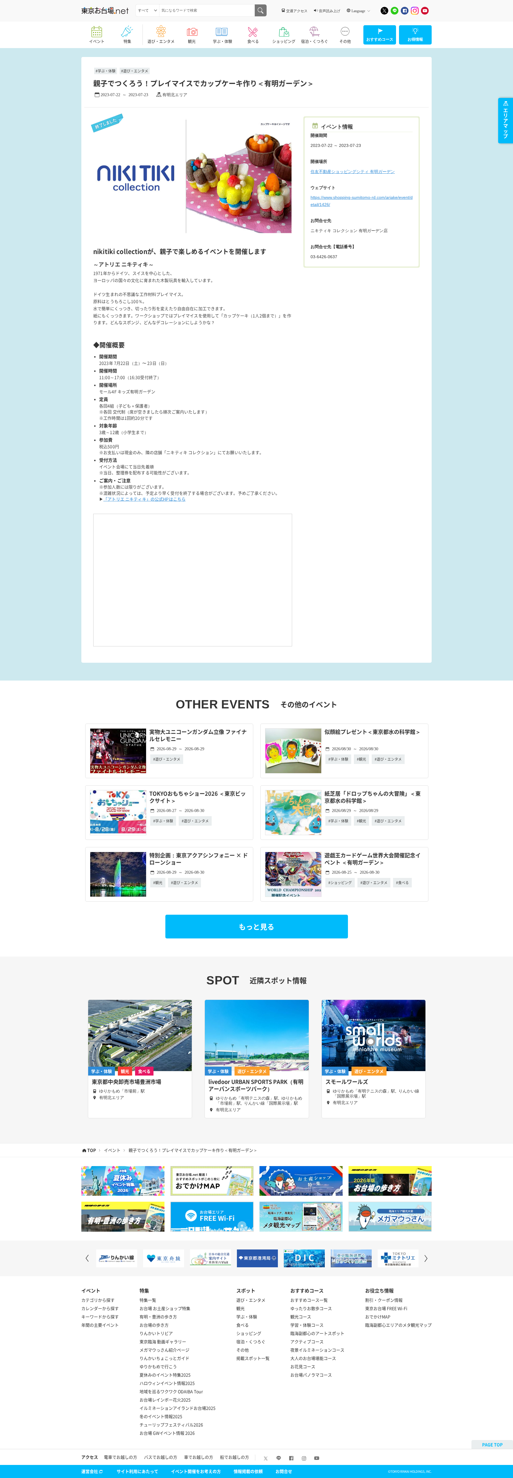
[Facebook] (404, 11)
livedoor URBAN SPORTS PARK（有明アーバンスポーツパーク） (255, 1085)
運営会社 (89, 1471)
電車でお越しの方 (120, 1457)
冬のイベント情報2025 (161, 1416)
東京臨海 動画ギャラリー (163, 1341)
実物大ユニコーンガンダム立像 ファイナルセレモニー (198, 735)
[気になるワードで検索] (261, 10)
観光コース (300, 1317)
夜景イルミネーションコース (317, 1350)
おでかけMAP (377, 1317)
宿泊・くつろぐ (314, 41)
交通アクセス (297, 10)
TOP (91, 1150)
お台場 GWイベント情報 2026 (167, 1433)
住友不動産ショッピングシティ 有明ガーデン (353, 171)
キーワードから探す (100, 1317)
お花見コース (302, 1366)
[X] (384, 11)
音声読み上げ (329, 10)
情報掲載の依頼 (248, 1471)
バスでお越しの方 (160, 1457)
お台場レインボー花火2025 (165, 1400)
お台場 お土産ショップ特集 (165, 1308)
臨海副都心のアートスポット (317, 1333)
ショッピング (283, 41)
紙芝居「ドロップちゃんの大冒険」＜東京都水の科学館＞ (372, 797)
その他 (345, 41)
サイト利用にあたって (137, 1471)
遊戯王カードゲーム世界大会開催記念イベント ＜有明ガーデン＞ (372, 859)
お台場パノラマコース (311, 1375)
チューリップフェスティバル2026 (171, 1425)
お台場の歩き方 (154, 1325)
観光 (192, 41)
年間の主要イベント (100, 1325)
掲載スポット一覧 (253, 1358)
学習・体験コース (307, 1325)
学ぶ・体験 (222, 41)
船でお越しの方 (234, 1457)
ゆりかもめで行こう (158, 1366)
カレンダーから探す (100, 1308)
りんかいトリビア (156, 1333)
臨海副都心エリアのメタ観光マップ (398, 1325)
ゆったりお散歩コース (311, 1308)
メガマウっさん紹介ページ (164, 1350)
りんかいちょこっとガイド (164, 1358)
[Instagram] (415, 11)
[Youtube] (425, 11)
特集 (127, 41)
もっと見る (256, 926)
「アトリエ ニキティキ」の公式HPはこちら (144, 499)
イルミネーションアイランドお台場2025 (178, 1408)
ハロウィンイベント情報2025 (167, 1383)
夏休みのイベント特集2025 (165, 1375)
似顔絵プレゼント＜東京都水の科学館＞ (372, 732)
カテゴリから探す (98, 1300)
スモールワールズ (346, 1081)
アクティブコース (307, 1341)
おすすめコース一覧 (309, 1300)
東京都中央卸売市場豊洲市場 (126, 1081)
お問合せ (284, 1471)
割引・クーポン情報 (384, 1300)
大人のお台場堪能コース (313, 1358)
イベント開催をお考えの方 (196, 1471)
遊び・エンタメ (161, 41)
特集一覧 (148, 1300)
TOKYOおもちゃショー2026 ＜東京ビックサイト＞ (197, 797)
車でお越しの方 (198, 1457)
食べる (253, 41)
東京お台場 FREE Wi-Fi (386, 1308)
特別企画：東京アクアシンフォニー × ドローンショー (198, 859)
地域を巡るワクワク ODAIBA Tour (171, 1391)
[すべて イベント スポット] (147, 10)
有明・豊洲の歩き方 (158, 1317)
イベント (96, 41)
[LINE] (394, 11)
